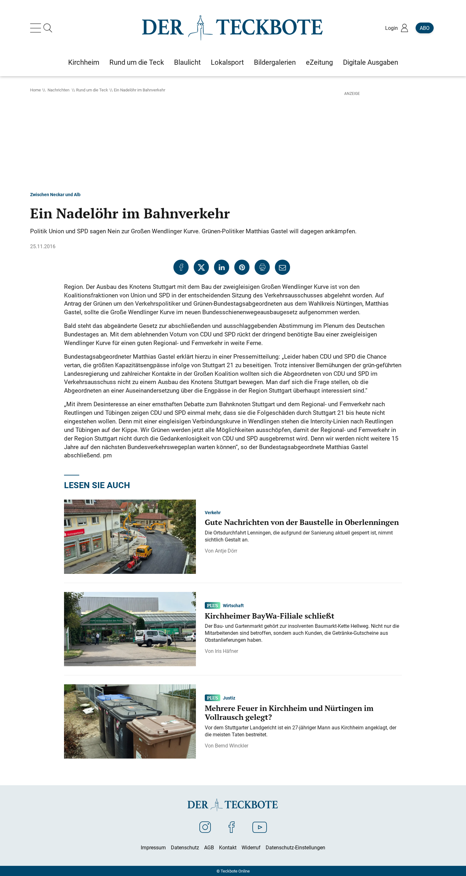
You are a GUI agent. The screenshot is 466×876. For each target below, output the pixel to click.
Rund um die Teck (92, 90)
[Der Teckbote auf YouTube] (259, 826)
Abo (425, 27)
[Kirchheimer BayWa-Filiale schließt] (130, 628)
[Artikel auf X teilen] (201, 267)
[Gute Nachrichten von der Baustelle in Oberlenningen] (130, 536)
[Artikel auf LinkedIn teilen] (221, 267)
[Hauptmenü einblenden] (36, 27)
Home (35, 90)
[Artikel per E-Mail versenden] (282, 267)
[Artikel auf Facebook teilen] (181, 267)
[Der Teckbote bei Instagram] (205, 826)
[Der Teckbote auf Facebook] (232, 826)
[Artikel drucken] (262, 267)
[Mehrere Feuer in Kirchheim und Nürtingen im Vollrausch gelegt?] (130, 720)
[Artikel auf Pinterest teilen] (241, 267)
